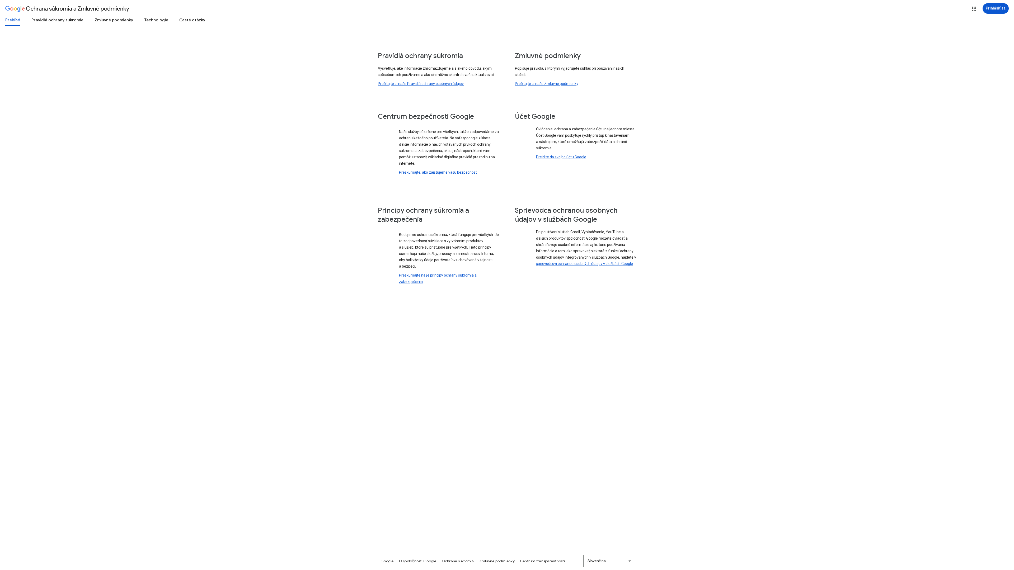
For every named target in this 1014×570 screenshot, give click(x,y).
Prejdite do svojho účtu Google (561, 157)
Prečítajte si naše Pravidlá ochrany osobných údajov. (421, 84)
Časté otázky (192, 20)
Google (387, 561)
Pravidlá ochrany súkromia (57, 20)
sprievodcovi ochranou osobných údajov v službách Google (584, 264)
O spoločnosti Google (417, 561)
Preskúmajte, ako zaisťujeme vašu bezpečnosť (438, 172)
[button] (974, 8)
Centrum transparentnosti (542, 561)
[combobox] (609, 561)
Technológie (156, 20)
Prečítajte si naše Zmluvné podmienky (546, 84)
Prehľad (12, 20)
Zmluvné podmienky (114, 20)
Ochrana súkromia (458, 561)
